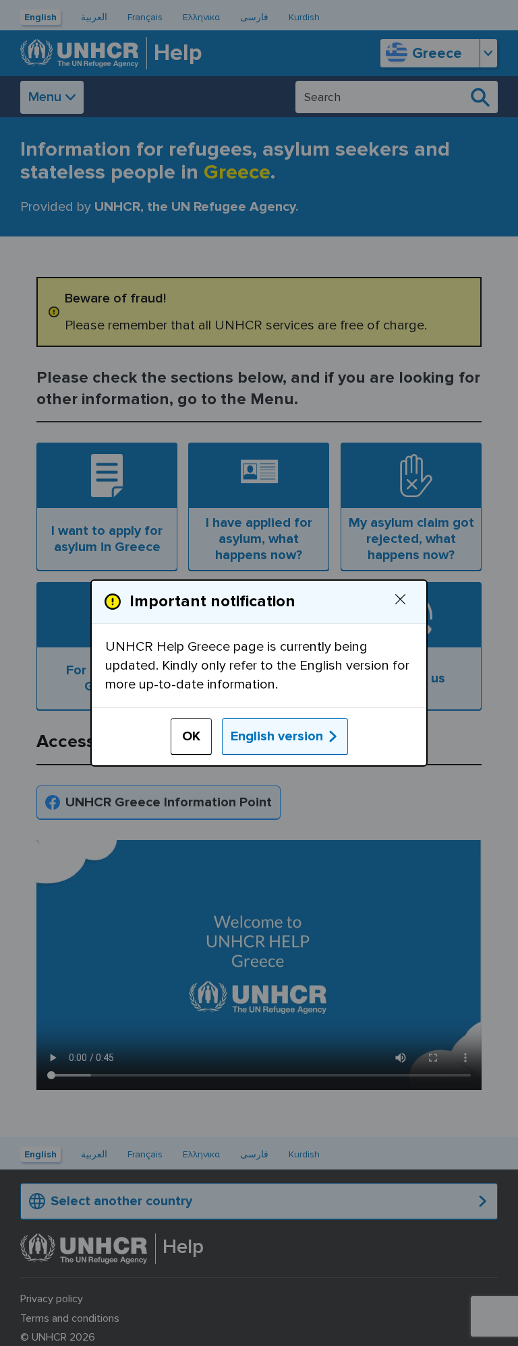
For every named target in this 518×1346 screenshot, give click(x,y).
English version (277, 736)
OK (191, 736)
